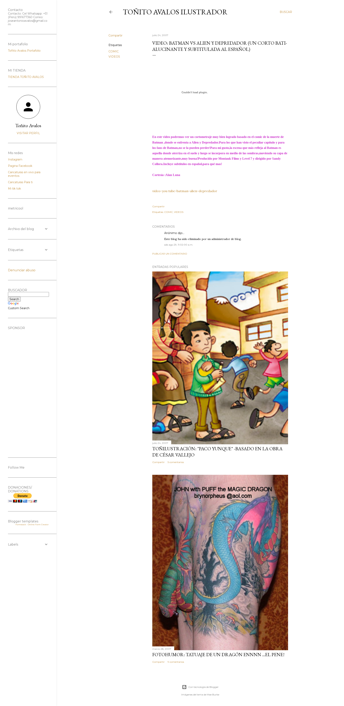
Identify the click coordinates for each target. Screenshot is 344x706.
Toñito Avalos (28, 125)
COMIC (113, 51)
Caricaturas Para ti (20, 182)
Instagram (15, 159)
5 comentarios (176, 462)
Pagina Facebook (20, 166)
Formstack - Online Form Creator (32, 524)
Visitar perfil (28, 133)
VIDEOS (114, 56)
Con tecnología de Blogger (203, 686)
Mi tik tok (14, 188)
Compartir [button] (115, 35)
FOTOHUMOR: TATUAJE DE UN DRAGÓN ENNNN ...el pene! (218, 654)
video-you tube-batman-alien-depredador (184, 191)
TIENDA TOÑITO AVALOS (26, 77)
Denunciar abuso (21, 270)
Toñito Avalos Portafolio (24, 50)
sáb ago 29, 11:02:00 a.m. (178, 244)
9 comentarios (176, 661)
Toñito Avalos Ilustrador (175, 12)
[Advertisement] (28, 389)
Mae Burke (213, 694)
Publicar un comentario (169, 253)
